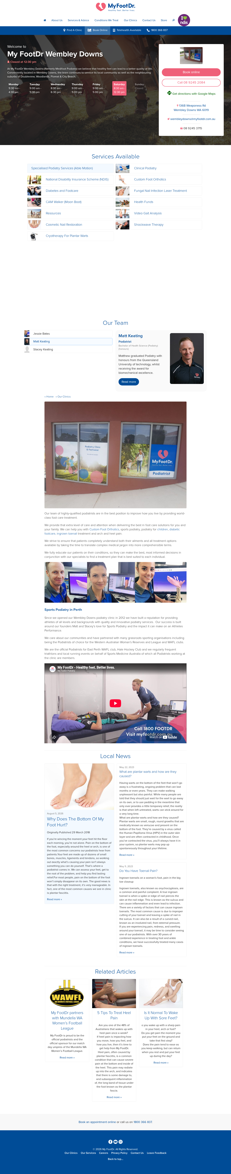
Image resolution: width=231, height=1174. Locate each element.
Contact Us (148, 20)
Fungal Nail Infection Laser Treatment (160, 191)
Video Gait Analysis (148, 213)
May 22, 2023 (126, 767)
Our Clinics (130, 20)
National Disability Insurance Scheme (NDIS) (77, 179)
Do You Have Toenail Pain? (138, 871)
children (162, 529)
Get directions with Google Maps (191, 94)
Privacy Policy (119, 1153)
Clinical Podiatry (145, 168)
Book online (191, 72)
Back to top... (115, 1159)
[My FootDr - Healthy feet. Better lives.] (115, 7)
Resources (53, 213)
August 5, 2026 (55, 813)
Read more (129, 382)
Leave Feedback (156, 1153)
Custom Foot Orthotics (150, 179)
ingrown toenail (67, 533)
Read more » (54, 899)
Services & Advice (78, 20)
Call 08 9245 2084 (191, 82)
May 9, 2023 (126, 866)
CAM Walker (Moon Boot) (63, 202)
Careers (103, 1153)
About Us (56, 20)
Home (50, 396)
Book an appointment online (97, 1122)
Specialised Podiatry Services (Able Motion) (62, 168)
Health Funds (143, 202)
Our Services (88, 1153)
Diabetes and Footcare (62, 191)
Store (164, 20)
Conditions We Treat (106, 20)
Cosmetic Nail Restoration (64, 225)
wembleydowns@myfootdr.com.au (191, 119)
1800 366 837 (143, 1122)
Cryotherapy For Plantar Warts (67, 236)
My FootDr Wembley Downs (55, 54)
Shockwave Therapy (149, 225)
